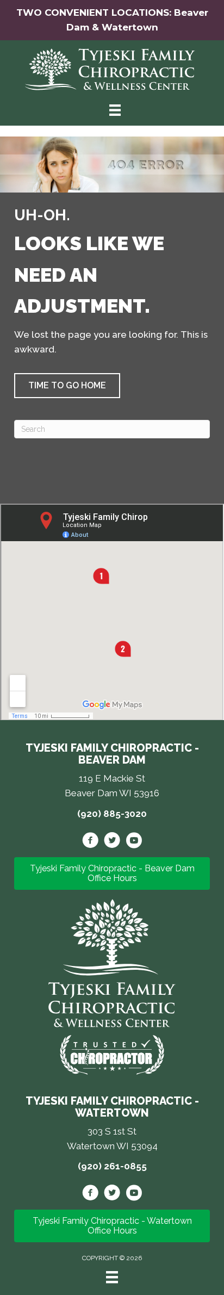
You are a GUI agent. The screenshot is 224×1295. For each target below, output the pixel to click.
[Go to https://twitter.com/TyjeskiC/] (112, 842)
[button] (67, 385)
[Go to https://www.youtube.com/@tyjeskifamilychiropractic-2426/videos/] (134, 842)
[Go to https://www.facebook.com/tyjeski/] (90, 842)
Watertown (130, 27)
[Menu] (112, 1277)
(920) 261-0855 (112, 1166)
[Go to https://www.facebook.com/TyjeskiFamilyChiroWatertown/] (90, 1194)
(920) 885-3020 (112, 813)
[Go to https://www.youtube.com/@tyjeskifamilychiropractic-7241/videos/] (134, 1194)
